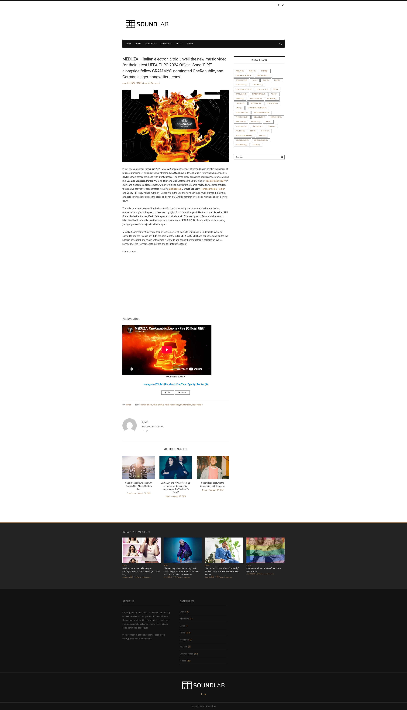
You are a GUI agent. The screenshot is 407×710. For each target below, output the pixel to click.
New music (197, 405)
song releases (261, 140)
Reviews (183, 647)
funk (274, 94)
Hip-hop (240, 98)
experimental (258, 94)
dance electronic (244, 75)
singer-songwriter (244, 135)
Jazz (239, 108)
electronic (258, 85)
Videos (179, 43)
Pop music (241, 126)
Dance (264, 71)
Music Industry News (257, 108)
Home (128, 43)
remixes (240, 131)
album (240, 71)
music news (158, 405)
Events (183, 612)
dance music (146, 405)
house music (256, 98)
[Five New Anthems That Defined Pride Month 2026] (265, 550)
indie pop (240, 103)
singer (265, 131)
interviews (272, 103)
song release (242, 140)
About (190, 43)
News (138, 43)
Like (168, 393)
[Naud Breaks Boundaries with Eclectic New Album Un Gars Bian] (138, 468)
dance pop (241, 80)
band (252, 71)
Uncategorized (186, 654)
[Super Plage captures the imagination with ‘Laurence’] (213, 468)
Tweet (183, 393)
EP (276, 89)
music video (185, 405)
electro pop (262, 89)
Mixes (182, 626)
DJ (254, 80)
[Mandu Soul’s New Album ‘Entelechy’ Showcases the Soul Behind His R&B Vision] (224, 550)
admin (128, 405)
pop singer (257, 126)
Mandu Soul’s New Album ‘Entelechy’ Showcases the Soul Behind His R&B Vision (222, 571)
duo (266, 80)
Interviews (150, 43)
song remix (241, 145)
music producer (172, 405)
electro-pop (241, 85)
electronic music (244, 89)
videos (256, 145)
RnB (252, 131)
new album (259, 117)
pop (268, 122)
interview (256, 103)
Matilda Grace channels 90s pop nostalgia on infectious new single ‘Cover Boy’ (141, 571)
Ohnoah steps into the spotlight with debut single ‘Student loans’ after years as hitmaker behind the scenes (182, 571)
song (262, 135)
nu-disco (255, 122)
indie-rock (272, 98)
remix (272, 126)
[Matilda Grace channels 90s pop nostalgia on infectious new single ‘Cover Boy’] (141, 550)
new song (241, 122)
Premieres (166, 43)
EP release (241, 94)
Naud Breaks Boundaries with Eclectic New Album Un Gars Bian (138, 486)
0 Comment (154, 83)
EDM (277, 80)
